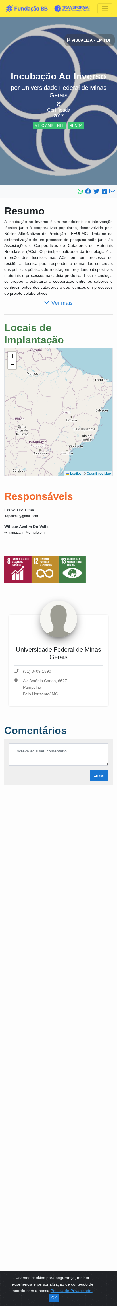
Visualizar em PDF (91, 40)
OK (54, 1298)
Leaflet (75, 473)
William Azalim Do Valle (26, 526)
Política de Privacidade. (72, 1290)
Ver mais (62, 303)
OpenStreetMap (99, 473)
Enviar (99, 775)
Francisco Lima (19, 510)
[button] (12, 356)
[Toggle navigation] (104, 8)
